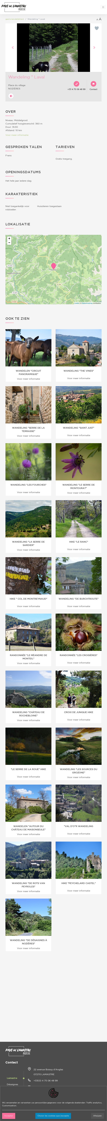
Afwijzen (97, 1116)
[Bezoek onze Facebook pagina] (11, 96)
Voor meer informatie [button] (16, 135)
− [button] (9, 242)
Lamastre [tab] (12, 1078)
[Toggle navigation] (103, 7)
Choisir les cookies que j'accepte (53, 1116)
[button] (12, 47)
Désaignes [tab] (12, 1084)
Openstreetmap (87, 303)
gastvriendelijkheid (14, 19)
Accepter (8, 1116)
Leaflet (76, 303)
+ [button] (9, 238)
